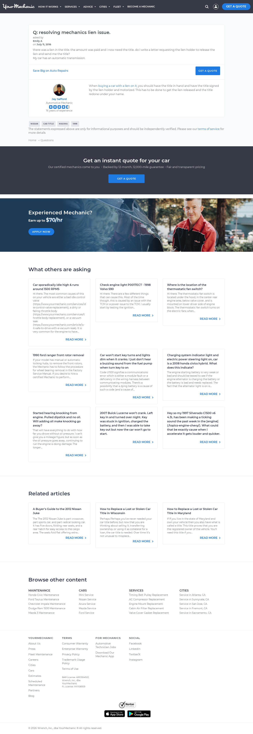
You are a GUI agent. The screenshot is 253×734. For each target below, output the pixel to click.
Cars (31, 670)
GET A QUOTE (236, 6)
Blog (31, 695)
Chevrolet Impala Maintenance (46, 603)
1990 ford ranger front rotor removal (58, 355)
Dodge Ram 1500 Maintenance (46, 608)
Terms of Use (70, 668)
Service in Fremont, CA (193, 608)
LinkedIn (134, 648)
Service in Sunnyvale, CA (194, 599)
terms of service (209, 129)
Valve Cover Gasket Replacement (149, 612)
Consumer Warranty (75, 643)
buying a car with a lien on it (117, 86)
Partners (33, 690)
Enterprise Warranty (75, 648)
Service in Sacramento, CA (195, 612)
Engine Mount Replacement (146, 603)
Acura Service (87, 603)
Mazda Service (87, 608)
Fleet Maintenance (40, 654)
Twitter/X (134, 654)
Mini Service (86, 595)
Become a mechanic (141, 6)
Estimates (34, 675)
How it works (48, 6)
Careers (33, 659)
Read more (75, 339)
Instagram (136, 659)
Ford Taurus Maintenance (43, 599)
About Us (34, 643)
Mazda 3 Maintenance (41, 612)
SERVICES (71, 6)
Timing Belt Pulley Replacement (148, 595)
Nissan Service (87, 599)
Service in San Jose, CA (193, 603)
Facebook (135, 643)
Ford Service (86, 612)
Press (31, 648)
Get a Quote (207, 70)
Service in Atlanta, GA (192, 595)
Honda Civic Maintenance (43, 595)
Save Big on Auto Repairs (50, 70)
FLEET (117, 6)
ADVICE (88, 6)
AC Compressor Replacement (147, 599)
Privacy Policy (71, 654)
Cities (103, 6)
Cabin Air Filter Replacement (146, 608)
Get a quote (126, 178)
